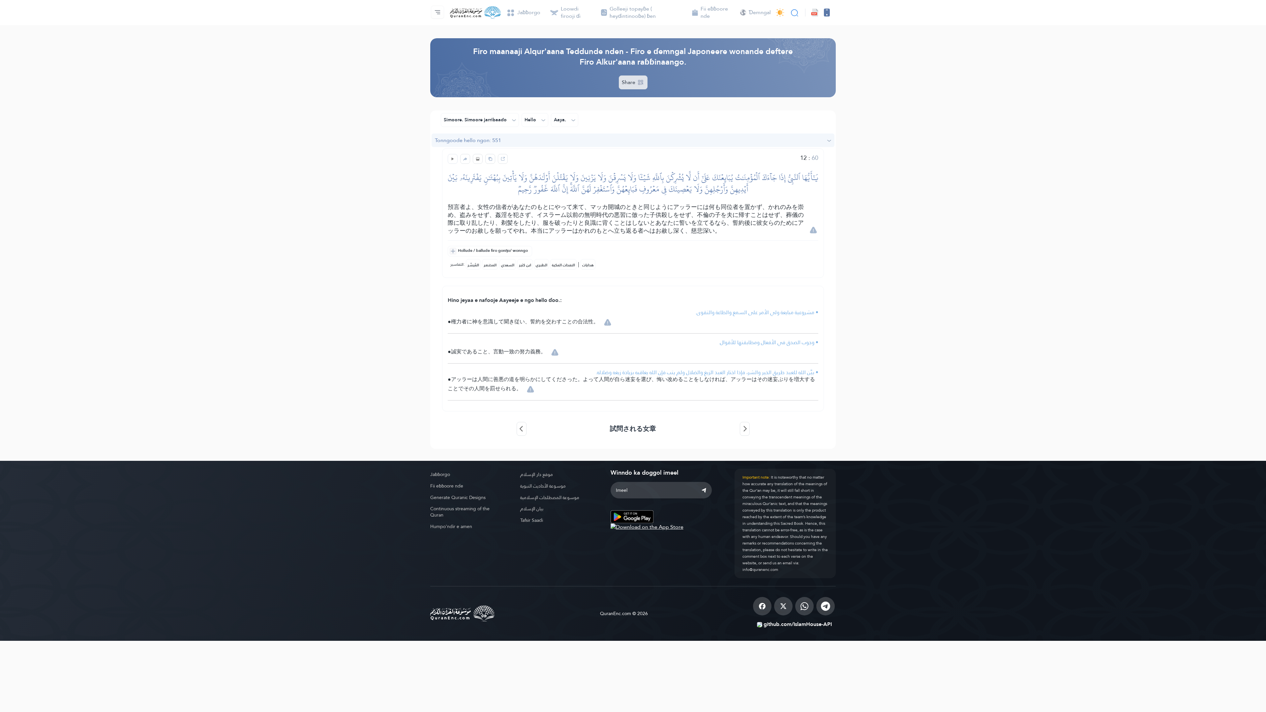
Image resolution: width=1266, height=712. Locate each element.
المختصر (490, 265)
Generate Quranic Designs (458, 497)
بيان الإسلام (531, 508)
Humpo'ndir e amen (451, 526)
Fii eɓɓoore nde (446, 486)
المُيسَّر (473, 265)
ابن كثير (525, 265)
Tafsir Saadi (531, 520)
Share (629, 82)
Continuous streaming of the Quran (460, 511)
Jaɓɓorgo (440, 474)
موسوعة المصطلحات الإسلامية (549, 497)
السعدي (507, 265)
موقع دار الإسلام (536, 474)
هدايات (588, 265)
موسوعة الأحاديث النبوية (543, 486)
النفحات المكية (563, 265)
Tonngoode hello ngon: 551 (468, 140)
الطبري (541, 265)
